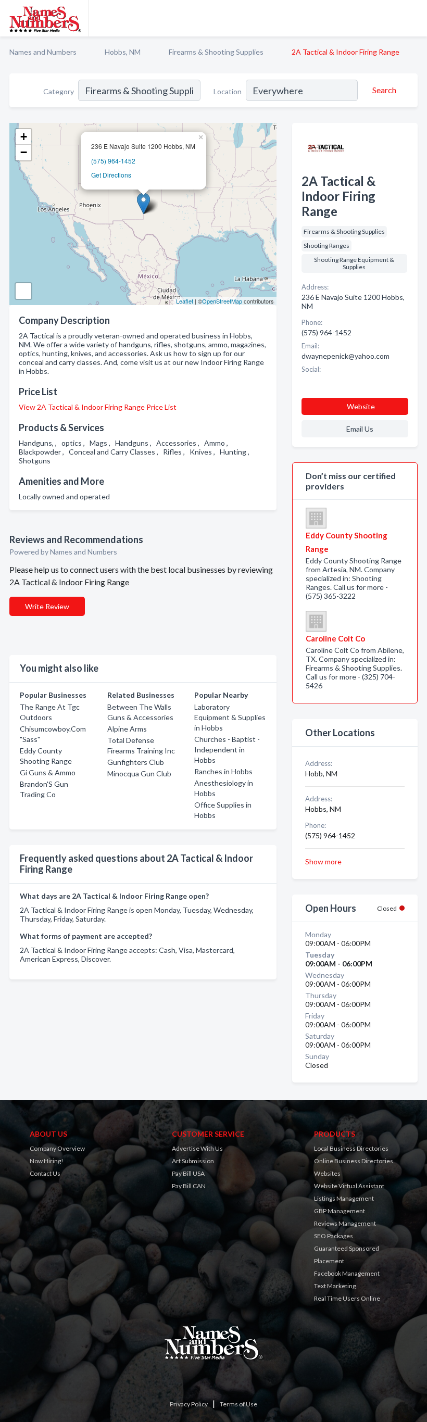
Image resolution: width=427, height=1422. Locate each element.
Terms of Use (238, 1404)
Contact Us (45, 1173)
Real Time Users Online (347, 1298)
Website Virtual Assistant (349, 1186)
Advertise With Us (197, 1148)
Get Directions (111, 174)
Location (228, 91)
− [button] (23, 152)
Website (361, 406)
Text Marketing (335, 1286)
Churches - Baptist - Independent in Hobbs (227, 749)
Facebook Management (347, 1273)
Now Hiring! (47, 1161)
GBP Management (339, 1211)
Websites (327, 1173)
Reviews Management (345, 1223)
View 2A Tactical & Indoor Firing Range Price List (98, 406)
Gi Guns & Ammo (48, 772)
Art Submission (193, 1161)
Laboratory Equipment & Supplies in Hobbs (230, 717)
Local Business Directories (351, 1148)
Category (58, 91)
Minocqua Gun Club (139, 773)
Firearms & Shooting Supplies (216, 51)
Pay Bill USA (188, 1173)
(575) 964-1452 (113, 160)
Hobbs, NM (123, 51)
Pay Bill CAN (189, 1186)
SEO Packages (333, 1236)
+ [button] (23, 136)
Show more (323, 861)
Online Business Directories (353, 1161)
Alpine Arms (127, 728)
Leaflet (184, 301)
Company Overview (57, 1148)
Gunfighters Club (135, 762)
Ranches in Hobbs (223, 771)
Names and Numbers (43, 51)
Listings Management (344, 1198)
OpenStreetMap (222, 301)
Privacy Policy (189, 1404)
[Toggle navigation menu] (413, 18)
